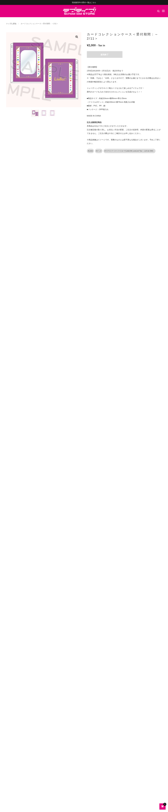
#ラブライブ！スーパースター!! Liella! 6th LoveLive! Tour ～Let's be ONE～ (129, 151)
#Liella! (90, 151)
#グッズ (98, 151)
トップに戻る (11, 24)
